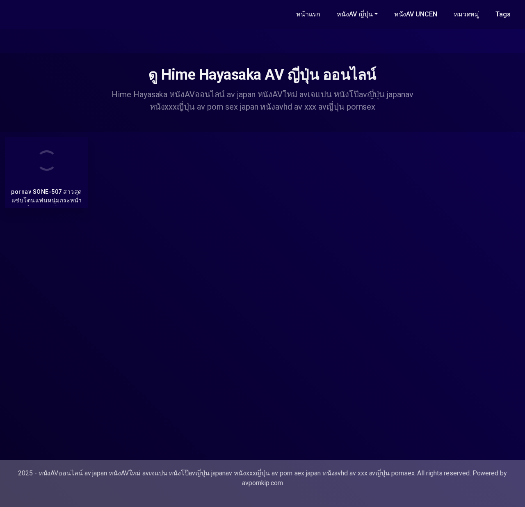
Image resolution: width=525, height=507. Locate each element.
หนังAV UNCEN (415, 14)
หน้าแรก (308, 14)
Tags (503, 14)
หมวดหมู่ (466, 14)
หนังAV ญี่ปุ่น (354, 14)
